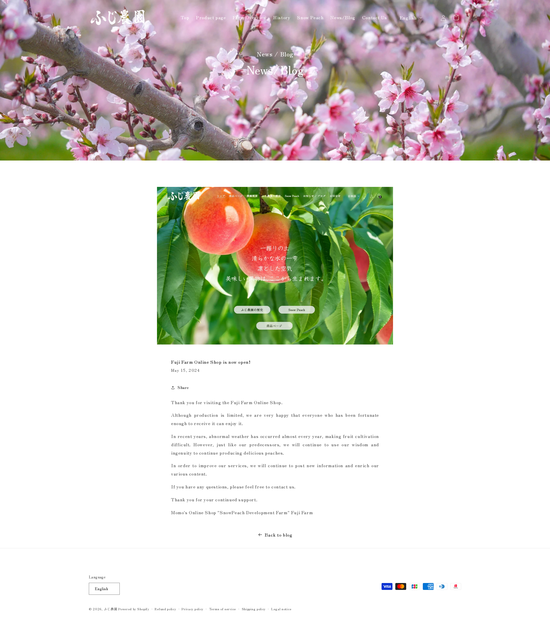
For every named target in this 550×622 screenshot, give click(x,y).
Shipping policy (254, 609)
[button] (431, 17)
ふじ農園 (110, 609)
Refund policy (165, 609)
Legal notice (281, 609)
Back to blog (278, 534)
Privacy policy (192, 609)
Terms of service (222, 609)
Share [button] (183, 387)
